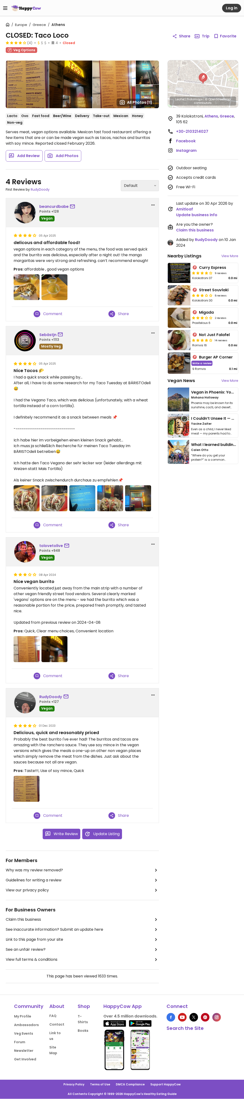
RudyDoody (40, 189)
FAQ (52, 1015)
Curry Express (212, 267)
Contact (56, 1024)
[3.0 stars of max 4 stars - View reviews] (202, 295)
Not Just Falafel (214, 334)
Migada (206, 312)
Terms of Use (100, 1084)
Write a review (202, 363)
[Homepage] (26, 8)
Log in (231, 8)
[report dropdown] (153, 205)
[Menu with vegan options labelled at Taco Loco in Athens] (27, 789)
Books (83, 1030)
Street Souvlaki (214, 290)
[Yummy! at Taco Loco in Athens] (27, 498)
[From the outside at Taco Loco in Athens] (54, 649)
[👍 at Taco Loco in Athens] (54, 498)
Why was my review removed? (34, 870)
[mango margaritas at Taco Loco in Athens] (54, 287)
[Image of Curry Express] (179, 273)
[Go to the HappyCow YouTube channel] (182, 1017)
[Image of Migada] (179, 318)
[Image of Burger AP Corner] (179, 363)
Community (28, 1006)
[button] (203, 78)
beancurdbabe (54, 206)
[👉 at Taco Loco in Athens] (82, 498)
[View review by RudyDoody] (25, 702)
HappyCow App (122, 1006)
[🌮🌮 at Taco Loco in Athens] (110, 498)
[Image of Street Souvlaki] (179, 295)
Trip (205, 36)
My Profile (22, 1016)
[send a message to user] (73, 207)
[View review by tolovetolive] (25, 551)
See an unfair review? (26, 949)
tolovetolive (51, 545)
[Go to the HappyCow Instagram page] (216, 1017)
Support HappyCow (165, 1084)
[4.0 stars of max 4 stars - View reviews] (16, 43)
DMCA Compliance (130, 1084)
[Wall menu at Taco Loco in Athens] (27, 649)
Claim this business (23, 919)
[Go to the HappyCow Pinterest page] (205, 1017)
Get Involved (25, 1059)
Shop (84, 1006)
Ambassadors (26, 1024)
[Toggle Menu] (5, 8)
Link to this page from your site (34, 939)
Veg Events (23, 1033)
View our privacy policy (27, 890)
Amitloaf (184, 209)
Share (184, 36)
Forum (19, 1042)
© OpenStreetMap (217, 99)
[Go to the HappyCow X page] (193, 1017)
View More (229, 256)
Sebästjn (47, 334)
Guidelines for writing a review (33, 880)
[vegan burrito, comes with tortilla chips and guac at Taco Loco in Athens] (27, 287)
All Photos (139, 102)
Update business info (196, 215)
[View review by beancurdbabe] (25, 212)
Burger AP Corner (216, 357)
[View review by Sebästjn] (25, 340)
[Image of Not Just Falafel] (179, 340)
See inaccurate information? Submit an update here (54, 929)
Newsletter (23, 1050)
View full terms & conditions (31, 959)
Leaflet (180, 99)
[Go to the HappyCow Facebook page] (171, 1017)
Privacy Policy (73, 1084)
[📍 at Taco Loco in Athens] (138, 498)
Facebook (186, 141)
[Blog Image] (178, 399)
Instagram (186, 150)
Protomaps (195, 99)
